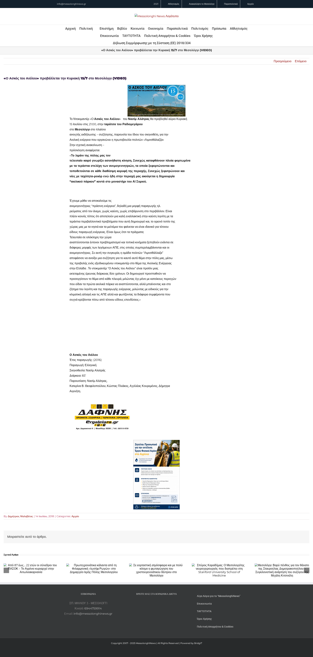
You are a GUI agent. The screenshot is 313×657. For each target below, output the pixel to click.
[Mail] (166, 603)
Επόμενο (300, 61)
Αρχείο (75, 516)
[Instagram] (156, 603)
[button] (195, 42)
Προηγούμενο (282, 61)
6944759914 (93, 608)
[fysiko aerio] (156, 442)
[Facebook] (152, 603)
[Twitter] (161, 603)
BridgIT (198, 643)
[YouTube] (147, 603)
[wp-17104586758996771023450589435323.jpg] (102, 396)
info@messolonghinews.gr (71, 4)
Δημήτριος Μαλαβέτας (20, 516)
